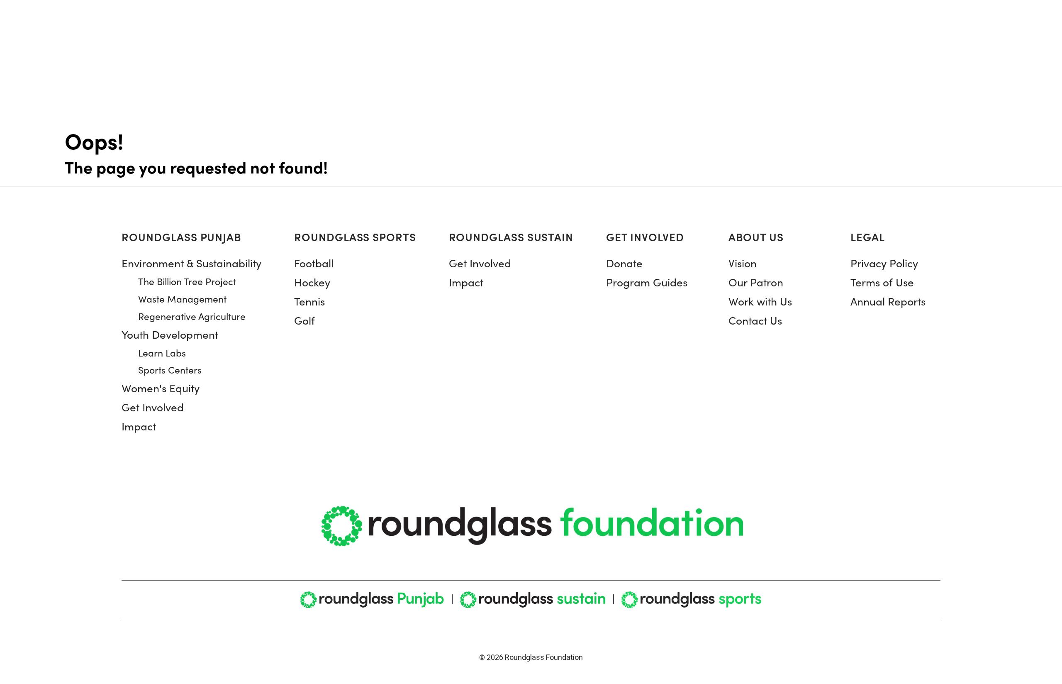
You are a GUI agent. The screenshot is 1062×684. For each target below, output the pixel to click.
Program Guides (646, 282)
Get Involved (153, 407)
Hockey (312, 282)
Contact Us (755, 320)
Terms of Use (882, 282)
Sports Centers (170, 369)
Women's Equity (161, 388)
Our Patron (755, 282)
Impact (139, 426)
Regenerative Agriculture (192, 316)
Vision (742, 263)
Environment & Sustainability (191, 263)
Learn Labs (162, 352)
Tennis (309, 301)
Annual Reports (888, 301)
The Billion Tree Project (187, 281)
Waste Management (182, 298)
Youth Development (170, 334)
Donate (624, 263)
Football (314, 263)
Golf (304, 320)
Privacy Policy (884, 263)
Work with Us (760, 301)
